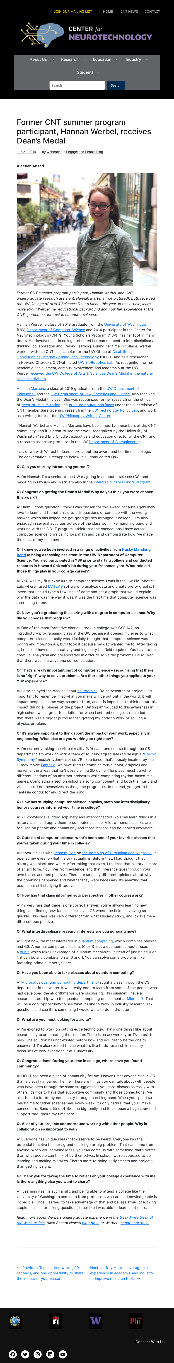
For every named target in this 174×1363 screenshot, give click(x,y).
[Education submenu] (117, 59)
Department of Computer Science (56, 329)
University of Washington (125, 324)
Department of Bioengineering (115, 441)
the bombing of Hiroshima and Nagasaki (117, 853)
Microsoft (135, 998)
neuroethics (87, 691)
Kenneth (60, 853)
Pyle (72, 853)
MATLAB (55, 586)
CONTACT (152, 11)
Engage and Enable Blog (84, 152)
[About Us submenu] (53, 59)
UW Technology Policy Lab (115, 410)
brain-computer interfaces (91, 405)
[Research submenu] (84, 59)
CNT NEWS (129, 11)
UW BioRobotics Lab (96, 362)
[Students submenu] (99, 72)
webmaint (54, 152)
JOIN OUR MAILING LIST (73, 11)
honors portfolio (135, 1222)
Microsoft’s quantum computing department (59, 982)
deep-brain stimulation (41, 405)
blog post (90, 1222)
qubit (24, 952)
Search (116, 85)
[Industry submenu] (147, 59)
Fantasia (48, 765)
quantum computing (95, 941)
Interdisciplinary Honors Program (122, 482)
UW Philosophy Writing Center (84, 415)
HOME (108, 11)
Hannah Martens (31, 388)
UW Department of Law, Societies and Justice (90, 394)
